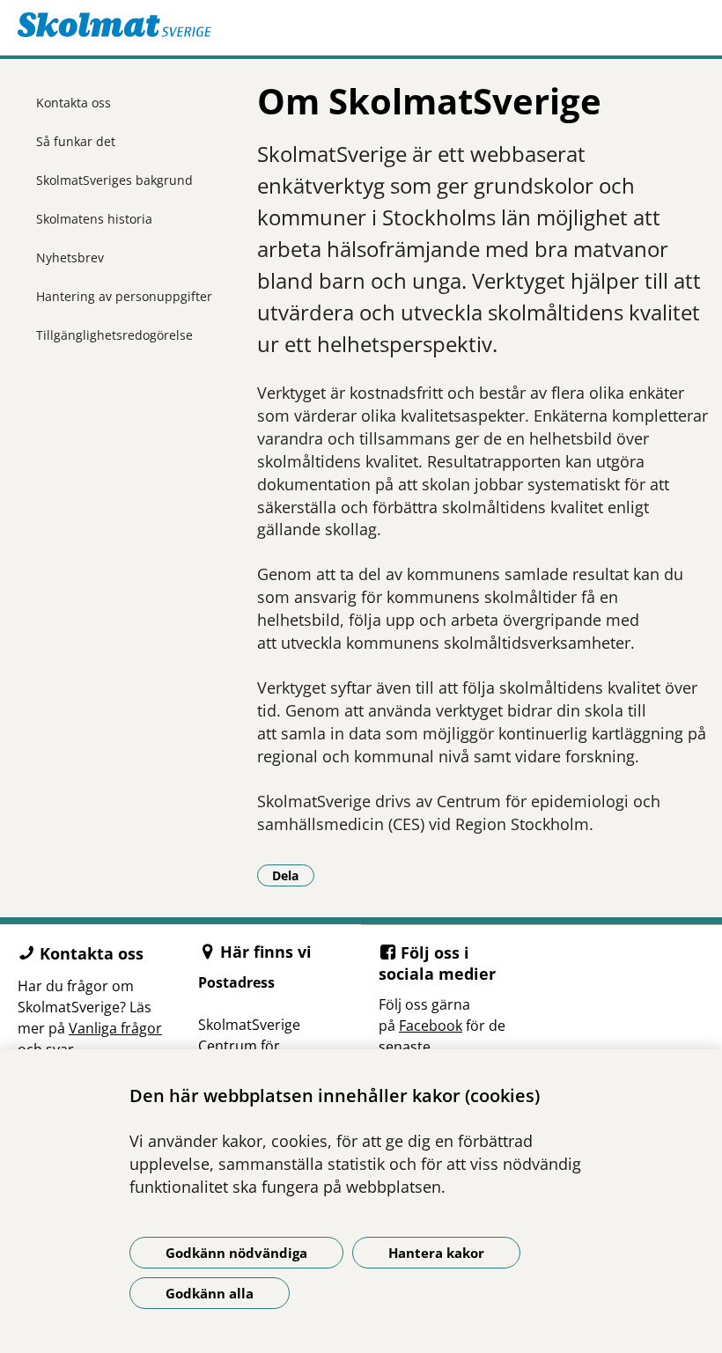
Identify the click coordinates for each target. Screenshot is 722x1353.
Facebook (430, 1025)
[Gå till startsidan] (361, 24)
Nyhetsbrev (70, 257)
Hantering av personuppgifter (124, 296)
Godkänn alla (210, 1293)
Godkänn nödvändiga (236, 1252)
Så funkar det (75, 141)
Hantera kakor (436, 1252)
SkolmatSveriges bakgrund (114, 180)
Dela (293, 875)
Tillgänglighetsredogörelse (114, 335)
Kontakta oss (73, 102)
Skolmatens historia (94, 218)
